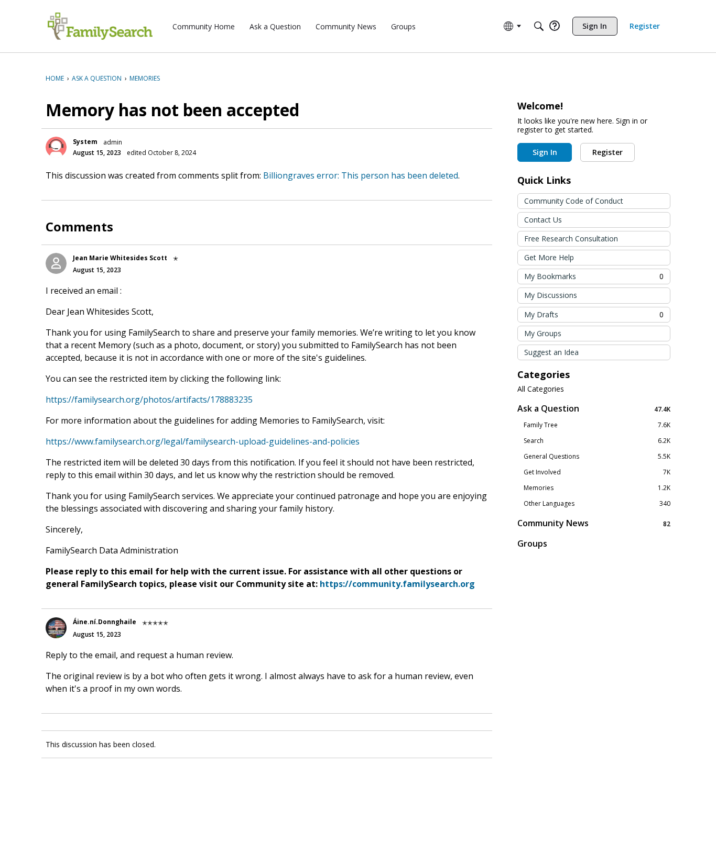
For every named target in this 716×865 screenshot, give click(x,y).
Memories (597, 488)
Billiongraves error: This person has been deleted (360, 175)
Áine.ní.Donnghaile (104, 621)
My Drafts (594, 314)
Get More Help (549, 257)
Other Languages (597, 503)
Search (597, 441)
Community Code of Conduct (573, 201)
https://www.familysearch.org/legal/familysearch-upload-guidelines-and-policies (203, 441)
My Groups (542, 333)
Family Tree (597, 425)
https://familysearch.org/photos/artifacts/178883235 (149, 399)
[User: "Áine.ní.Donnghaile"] (56, 627)
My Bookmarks (594, 276)
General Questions (597, 456)
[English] (100, 26)
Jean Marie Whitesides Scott (120, 257)
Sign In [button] (545, 152)
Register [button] (607, 152)
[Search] (538, 26)
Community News (593, 523)
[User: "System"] (56, 147)
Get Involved (597, 472)
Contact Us (543, 220)
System (85, 141)
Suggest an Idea (551, 352)
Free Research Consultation (571, 238)
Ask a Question (593, 408)
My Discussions (550, 295)
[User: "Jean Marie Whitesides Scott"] (56, 263)
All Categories (540, 389)
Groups (532, 543)
